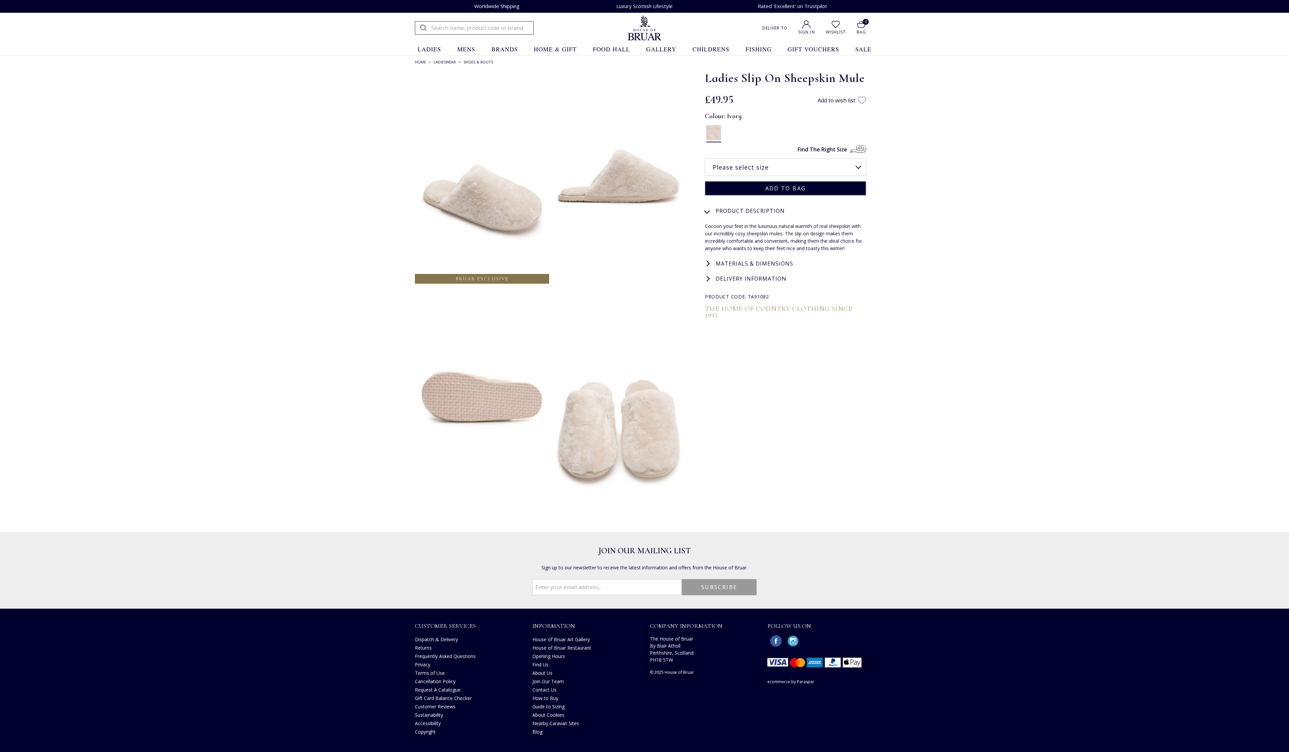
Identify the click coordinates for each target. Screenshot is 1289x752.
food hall (611, 49)
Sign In (806, 32)
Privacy (422, 664)
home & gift (555, 49)
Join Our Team (548, 681)
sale (863, 49)
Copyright (425, 731)
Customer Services (445, 625)
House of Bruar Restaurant (561, 648)
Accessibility (428, 723)
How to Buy (545, 698)
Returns (423, 648)
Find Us (540, 664)
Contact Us (544, 690)
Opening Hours (548, 656)
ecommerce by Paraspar (790, 682)
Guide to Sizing (548, 706)
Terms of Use (430, 673)
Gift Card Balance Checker (443, 698)
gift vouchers (813, 49)
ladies (429, 49)
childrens (711, 49)
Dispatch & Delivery (436, 639)
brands (504, 49)
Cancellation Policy (435, 681)
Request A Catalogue (438, 690)
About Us (542, 673)
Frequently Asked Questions (445, 656)
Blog (537, 731)
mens (466, 49)
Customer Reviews (435, 706)
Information (553, 625)
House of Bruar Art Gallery (561, 639)
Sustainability (429, 715)
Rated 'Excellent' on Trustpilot (792, 6)
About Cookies (548, 715)
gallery (661, 49)
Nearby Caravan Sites (555, 723)
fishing (759, 49)
